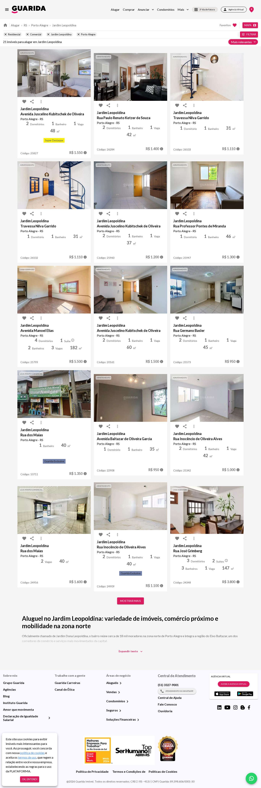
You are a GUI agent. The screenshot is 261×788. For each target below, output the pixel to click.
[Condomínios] (127, 701)
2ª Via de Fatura (207, 9)
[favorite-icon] (24, 101)
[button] (146, 9)
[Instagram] (235, 707)
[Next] (85, 73)
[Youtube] (227, 707)
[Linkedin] (219, 707)
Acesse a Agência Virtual (233, 684)
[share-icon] (32, 101)
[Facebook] (249, 707)
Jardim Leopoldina (64, 25)
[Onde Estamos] (251, 10)
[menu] (6, 9)
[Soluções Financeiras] (138, 720)
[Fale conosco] (251, 778)
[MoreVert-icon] (41, 101)
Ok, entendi (29, 779)
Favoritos (225, 25)
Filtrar (251, 34)
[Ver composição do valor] (85, 152)
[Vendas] (119, 692)
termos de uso (27, 757)
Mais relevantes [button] (241, 42)
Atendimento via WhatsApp (179, 691)
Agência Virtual (236, 9)
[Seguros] (120, 710)
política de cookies (32, 753)
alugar (15, 25)
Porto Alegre (39, 25)
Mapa (247, 25)
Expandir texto (128, 651)
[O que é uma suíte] (73, 340)
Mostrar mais (130, 600)
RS (25, 25)
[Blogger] (242, 707)
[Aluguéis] (120, 683)
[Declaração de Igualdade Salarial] (49, 718)
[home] (28, 9)
